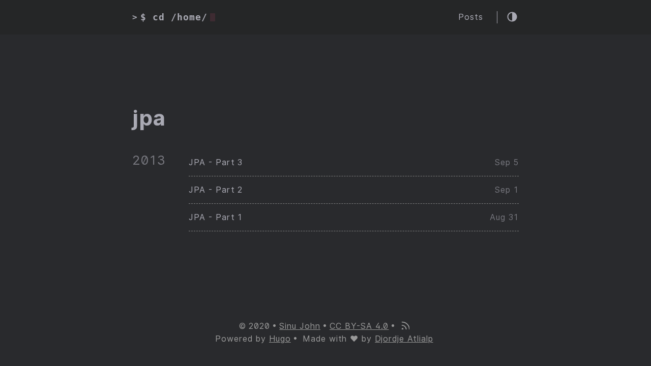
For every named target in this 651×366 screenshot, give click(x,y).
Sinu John (299, 326)
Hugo (280, 339)
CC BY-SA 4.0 (359, 326)
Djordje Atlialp (404, 339)
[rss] (404, 326)
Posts (470, 17)
